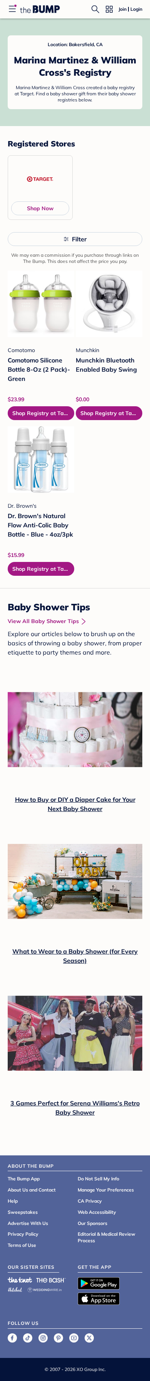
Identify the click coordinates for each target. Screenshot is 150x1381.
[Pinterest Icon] (58, 1338)
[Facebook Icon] (12, 1338)
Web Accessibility (97, 1212)
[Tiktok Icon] (27, 1338)
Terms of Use (22, 1245)
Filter (79, 239)
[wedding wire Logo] (45, 1288)
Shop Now (40, 208)
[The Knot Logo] (20, 1280)
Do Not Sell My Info (98, 1179)
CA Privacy (90, 1201)
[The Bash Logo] (51, 1280)
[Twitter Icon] (89, 1338)
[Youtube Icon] (73, 1338)
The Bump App (24, 1179)
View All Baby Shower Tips (43, 621)
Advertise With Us (28, 1223)
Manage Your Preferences (106, 1190)
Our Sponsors (92, 1223)
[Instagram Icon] (43, 1338)
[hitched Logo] (15, 1288)
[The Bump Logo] (40, 9)
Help (13, 1201)
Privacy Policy (23, 1234)
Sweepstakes (23, 1212)
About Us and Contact (32, 1190)
